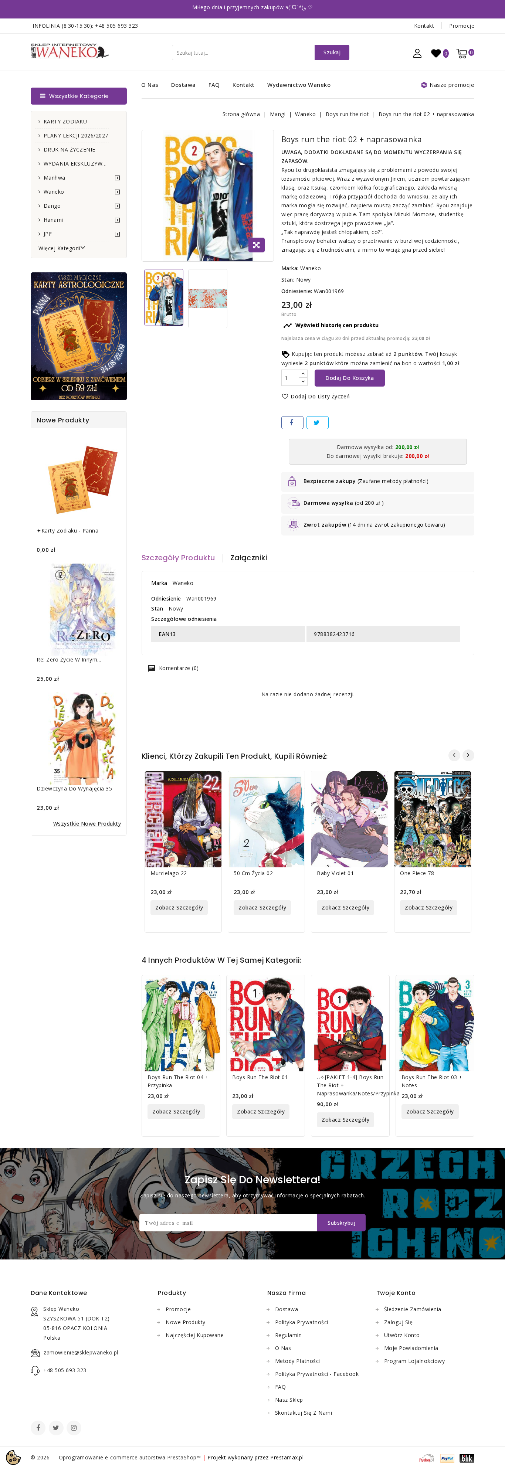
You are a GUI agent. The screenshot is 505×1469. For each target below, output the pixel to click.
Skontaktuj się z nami (303, 1412)
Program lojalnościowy (414, 1360)
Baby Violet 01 (335, 873)
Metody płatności (297, 1360)
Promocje (461, 25)
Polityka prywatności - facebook (317, 1373)
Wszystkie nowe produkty (87, 823)
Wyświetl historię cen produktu (331, 325)
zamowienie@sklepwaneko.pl (81, 1352)
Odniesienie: (296, 291)
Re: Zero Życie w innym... (69, 659)
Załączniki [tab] (249, 557)
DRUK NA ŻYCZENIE (69, 149)
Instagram (75, 1429)
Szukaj (331, 52)
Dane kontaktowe (59, 1293)
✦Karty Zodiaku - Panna (67, 530)
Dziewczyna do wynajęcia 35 (74, 788)
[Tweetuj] (317, 422)
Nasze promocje (452, 84)
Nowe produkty (186, 1322)
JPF (48, 233)
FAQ (214, 84)
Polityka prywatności (301, 1322)
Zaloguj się (398, 1322)
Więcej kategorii (59, 248)
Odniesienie (166, 598)
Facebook (39, 1429)
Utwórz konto (402, 1335)
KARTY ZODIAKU (65, 121)
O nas (150, 84)
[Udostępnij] (292, 422)
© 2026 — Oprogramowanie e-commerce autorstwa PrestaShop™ (117, 1457)
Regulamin (288, 1335)
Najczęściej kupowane (195, 1335)
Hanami (53, 219)
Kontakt (424, 25)
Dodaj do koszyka (349, 377)
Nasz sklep (289, 1399)
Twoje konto (396, 1293)
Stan (157, 608)
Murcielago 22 (168, 873)
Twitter (57, 1429)
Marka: (290, 268)
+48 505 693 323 (116, 25)
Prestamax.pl (287, 1457)
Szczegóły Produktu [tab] (179, 557)
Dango (52, 205)
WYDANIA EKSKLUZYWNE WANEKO (76, 163)
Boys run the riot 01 (260, 1077)
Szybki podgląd (210, 781)
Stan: (288, 279)
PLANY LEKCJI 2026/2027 (76, 135)
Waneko (54, 191)
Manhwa (54, 177)
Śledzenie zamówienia (412, 1309)
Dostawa (183, 84)
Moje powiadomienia (411, 1347)
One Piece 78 (417, 873)
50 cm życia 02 (253, 873)
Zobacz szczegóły (179, 907)
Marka (159, 582)
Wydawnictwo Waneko (299, 84)
